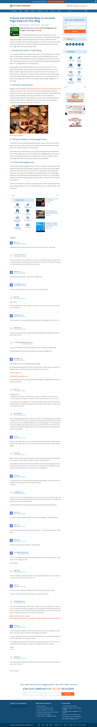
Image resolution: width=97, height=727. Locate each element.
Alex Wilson (17, 358)
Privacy (75, 724)
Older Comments (14, 671)
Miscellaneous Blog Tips (35, 25)
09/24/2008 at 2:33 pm (20, 256)
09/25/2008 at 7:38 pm (19, 390)
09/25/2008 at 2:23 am (19, 316)
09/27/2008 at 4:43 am (19, 513)
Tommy (16, 657)
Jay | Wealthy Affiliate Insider (22, 342)
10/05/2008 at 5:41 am (19, 572)
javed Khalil (17, 413)
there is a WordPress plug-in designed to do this (27, 175)
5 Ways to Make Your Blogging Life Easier (46, 716)
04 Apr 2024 (48, 201)
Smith (15, 512)
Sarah (15, 453)
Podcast (26, 11)
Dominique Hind (18, 601)
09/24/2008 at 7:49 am (19, 243)
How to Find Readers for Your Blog (45, 710)
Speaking (71, 724)
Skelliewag (38, 30)
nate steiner (19, 135)
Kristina (16, 271)
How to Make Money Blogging (44, 714)
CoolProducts (17, 315)
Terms (79, 724)
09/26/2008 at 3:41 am (19, 437)
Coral (15, 475)
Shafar (15, 539)
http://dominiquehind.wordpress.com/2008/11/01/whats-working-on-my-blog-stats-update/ (35, 618)
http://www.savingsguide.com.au (19, 376)
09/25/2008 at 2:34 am (19, 329)
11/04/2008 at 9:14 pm (19, 602)
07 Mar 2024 (48, 228)
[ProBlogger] (20, 5)
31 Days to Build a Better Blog (69, 706)
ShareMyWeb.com (19, 284)
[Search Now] (86, 11)
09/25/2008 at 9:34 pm (19, 415)
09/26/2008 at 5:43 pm (19, 493)
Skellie (15, 25)
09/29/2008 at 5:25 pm (23, 553)
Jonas (15, 389)
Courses (52, 11)
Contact (84, 724)
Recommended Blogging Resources (70, 718)
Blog (3, 8)
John (15, 585)
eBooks (33, 11)
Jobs (47, 11)
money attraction (19, 255)
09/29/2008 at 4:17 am (19, 541)
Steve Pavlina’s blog (48, 54)
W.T (15, 436)
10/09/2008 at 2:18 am (19, 586)
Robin (15, 525)
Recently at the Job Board (18, 703)
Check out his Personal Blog (56, 1)
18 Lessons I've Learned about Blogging (52, 199)
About (39, 724)
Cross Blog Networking (20, 552)
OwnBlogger (17, 492)
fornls (15, 625)
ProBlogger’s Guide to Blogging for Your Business (71, 712)
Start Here (14, 11)
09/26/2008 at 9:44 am (19, 476)
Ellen (15, 242)
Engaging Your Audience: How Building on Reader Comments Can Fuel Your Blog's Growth (52, 224)
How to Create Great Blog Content (45, 708)
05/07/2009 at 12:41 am (20, 658)
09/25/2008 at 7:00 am (27, 343)
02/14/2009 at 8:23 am (19, 627)
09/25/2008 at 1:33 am (19, 298)
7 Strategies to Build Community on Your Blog (47, 712)
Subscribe (75, 31)
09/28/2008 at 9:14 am (19, 526)
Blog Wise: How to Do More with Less (71, 714)
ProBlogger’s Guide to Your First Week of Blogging (71, 708)
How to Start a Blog (41, 706)
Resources (40, 11)
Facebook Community (80, 6)
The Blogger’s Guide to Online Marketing (71, 716)
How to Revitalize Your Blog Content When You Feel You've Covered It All (52, 212)
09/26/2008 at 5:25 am (19, 454)
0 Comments (46, 25)
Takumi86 (16, 327)
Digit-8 (15, 570)
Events (59, 11)
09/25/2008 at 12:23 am (20, 285)
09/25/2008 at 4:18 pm (19, 360)
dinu (15, 297)
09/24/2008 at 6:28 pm (19, 273)
